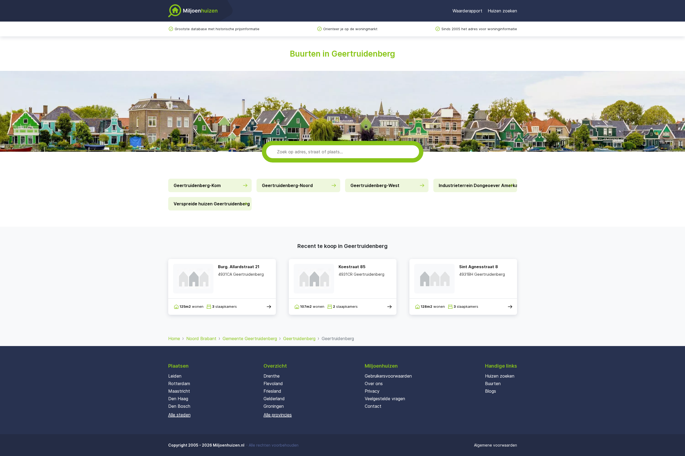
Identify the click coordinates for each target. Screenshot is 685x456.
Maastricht (179, 391)
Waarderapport (467, 10)
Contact (373, 406)
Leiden (174, 376)
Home (174, 338)
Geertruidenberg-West (374, 185)
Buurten (493, 383)
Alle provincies (278, 414)
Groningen (274, 406)
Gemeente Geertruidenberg (250, 338)
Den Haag (178, 398)
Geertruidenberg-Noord (287, 185)
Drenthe (272, 376)
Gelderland (274, 398)
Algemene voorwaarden (495, 445)
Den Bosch (179, 406)
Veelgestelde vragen (385, 398)
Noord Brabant (201, 338)
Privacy (372, 391)
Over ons (374, 383)
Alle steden (179, 414)
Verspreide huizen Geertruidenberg (212, 203)
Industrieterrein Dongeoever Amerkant (478, 185)
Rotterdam (179, 383)
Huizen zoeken (502, 10)
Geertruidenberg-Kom (197, 185)
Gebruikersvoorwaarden (388, 376)
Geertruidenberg (299, 338)
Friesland (272, 391)
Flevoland (273, 383)
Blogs (490, 391)
